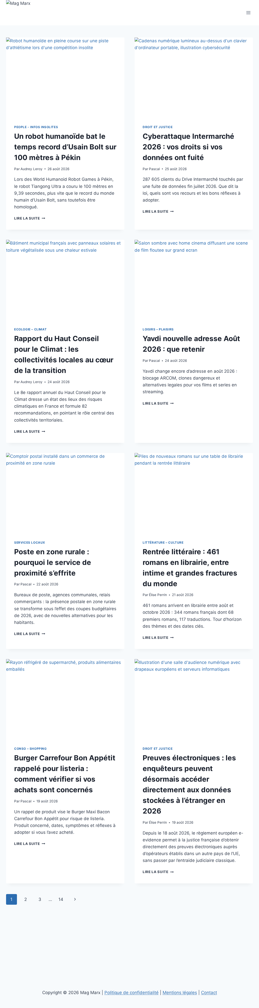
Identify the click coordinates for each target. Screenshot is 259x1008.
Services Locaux (29, 542)
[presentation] (65, 76)
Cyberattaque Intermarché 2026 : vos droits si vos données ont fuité (188, 147)
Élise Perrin (158, 595)
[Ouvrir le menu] (248, 12)
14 (60, 899)
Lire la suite (29, 218)
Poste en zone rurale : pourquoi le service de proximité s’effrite (52, 562)
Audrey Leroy (31, 169)
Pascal (154, 169)
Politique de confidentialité (131, 992)
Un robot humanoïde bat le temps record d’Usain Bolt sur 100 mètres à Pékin (65, 147)
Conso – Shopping (30, 748)
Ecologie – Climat (30, 329)
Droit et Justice (158, 127)
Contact (209, 992)
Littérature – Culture (163, 542)
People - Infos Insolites (36, 127)
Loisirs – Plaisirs (158, 329)
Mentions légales (180, 992)
